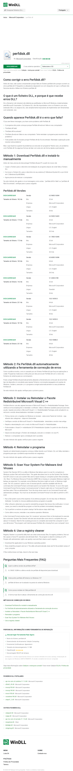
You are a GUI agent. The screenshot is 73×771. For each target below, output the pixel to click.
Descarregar (9, 195)
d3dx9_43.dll (10, 684)
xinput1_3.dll (10, 699)
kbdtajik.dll (9, 725)
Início (5, 17)
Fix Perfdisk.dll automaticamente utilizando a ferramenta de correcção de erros (31, 608)
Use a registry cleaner (12, 621)
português (62, 10)
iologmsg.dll (10, 728)
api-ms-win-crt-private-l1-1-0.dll (16, 719)
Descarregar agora (12, 67)
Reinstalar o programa (12, 614)
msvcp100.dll (10, 687)
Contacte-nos (42, 753)
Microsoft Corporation (16, 17)
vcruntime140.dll (11, 696)
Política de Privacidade (11, 762)
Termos (5, 764)
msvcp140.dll (10, 690)
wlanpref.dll (9, 713)
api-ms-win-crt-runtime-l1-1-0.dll (16, 681)
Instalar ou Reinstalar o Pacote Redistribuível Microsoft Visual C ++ (27, 611)
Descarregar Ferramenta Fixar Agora (20, 635)
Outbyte (24, 70)
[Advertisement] (36, 36)
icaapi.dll (8, 716)
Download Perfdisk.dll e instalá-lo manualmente (21, 605)
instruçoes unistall (33, 70)
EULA (54, 70)
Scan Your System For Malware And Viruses (19, 617)
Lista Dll (6, 753)
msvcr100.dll (10, 693)
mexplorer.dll (10, 722)
